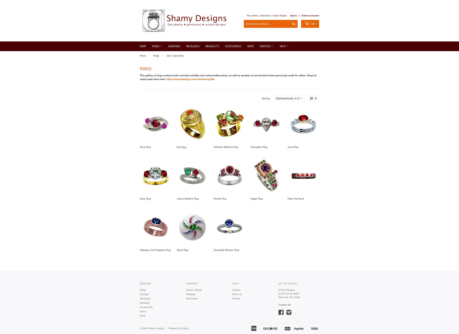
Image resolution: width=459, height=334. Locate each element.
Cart (313, 23)
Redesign (191, 294)
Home (143, 55)
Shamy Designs (156, 328)
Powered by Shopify (178, 328)
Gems (250, 46)
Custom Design (194, 289)
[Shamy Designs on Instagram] (289, 313)
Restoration (192, 298)
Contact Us (284, 304)
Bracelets (212, 46)
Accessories (233, 46)
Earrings (174, 46)
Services (266, 46)
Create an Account (310, 15)
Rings (156, 46)
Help (283, 46)
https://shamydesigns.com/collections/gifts (190, 79)
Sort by (266, 98)
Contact (236, 289)
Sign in (293, 15)
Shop (143, 46)
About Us (237, 294)
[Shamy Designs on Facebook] (281, 313)
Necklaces (193, 46)
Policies (236, 298)
